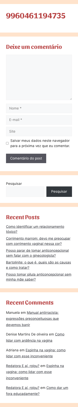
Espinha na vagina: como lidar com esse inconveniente (35, 372)
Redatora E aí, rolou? (22, 366)
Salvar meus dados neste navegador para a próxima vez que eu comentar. (40, 143)
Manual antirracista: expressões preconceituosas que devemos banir (32, 319)
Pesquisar (14, 184)
